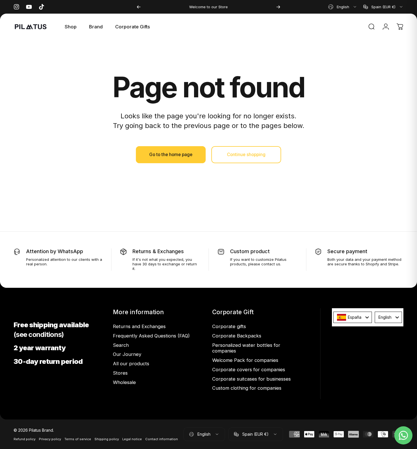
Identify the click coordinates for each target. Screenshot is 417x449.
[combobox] (342, 7)
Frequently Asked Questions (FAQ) (151, 336)
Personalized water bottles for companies (246, 348)
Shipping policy (106, 439)
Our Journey (127, 354)
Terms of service (77, 439)
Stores (120, 373)
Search (121, 345)
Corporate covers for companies (248, 369)
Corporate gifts (229, 326)
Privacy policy (50, 439)
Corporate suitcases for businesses (251, 379)
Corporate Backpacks (236, 336)
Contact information (161, 439)
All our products (131, 363)
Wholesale (124, 382)
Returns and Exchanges (139, 326)
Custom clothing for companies (246, 388)
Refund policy (24, 439)
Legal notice (132, 439)
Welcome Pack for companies (245, 360)
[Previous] (138, 7)
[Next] (278, 7)
